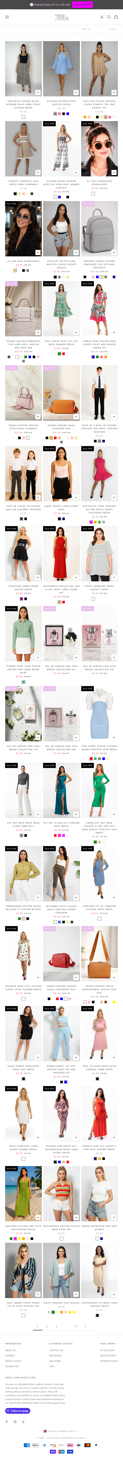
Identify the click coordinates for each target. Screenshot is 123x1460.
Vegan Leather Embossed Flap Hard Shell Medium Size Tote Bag (23, 344)
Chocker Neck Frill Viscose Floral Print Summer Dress (23, 988)
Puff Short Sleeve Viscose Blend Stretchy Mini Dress (99, 748)
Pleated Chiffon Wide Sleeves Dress (61, 103)
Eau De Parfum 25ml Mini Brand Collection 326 (61, 668)
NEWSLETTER (12, 1366)
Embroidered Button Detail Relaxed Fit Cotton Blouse (23, 908)
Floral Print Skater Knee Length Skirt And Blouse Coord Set (99, 344)
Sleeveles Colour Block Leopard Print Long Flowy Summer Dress (23, 104)
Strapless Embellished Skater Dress (23, 588)
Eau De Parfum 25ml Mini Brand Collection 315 (99, 668)
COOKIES (10, 1355)
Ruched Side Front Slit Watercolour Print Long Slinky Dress (61, 1149)
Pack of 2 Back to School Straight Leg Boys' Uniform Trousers (99, 428)
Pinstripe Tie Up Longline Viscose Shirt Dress (99, 908)
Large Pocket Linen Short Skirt (61, 508)
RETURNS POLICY (109, 1361)
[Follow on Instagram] (15, 1421)
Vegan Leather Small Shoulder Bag (61, 427)
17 (76, 1326)
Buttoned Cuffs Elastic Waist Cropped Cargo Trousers (61, 909)
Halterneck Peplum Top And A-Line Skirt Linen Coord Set (61, 589)
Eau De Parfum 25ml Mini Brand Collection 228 (61, 748)
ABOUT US (10, 1350)
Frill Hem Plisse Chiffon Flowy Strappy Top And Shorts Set (99, 104)
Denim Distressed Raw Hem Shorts (99, 1228)
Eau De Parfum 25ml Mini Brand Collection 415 (23, 748)
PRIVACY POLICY (13, 1361)
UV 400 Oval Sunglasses (24, 261)
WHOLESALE (55, 1355)
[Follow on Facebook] (6, 1421)
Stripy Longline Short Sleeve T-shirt (99, 588)
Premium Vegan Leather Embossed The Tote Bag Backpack (99, 264)
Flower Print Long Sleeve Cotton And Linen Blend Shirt (23, 669)
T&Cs (51, 1366)
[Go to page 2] (85, 1326)
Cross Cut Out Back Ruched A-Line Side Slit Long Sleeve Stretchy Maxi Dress (99, 827)
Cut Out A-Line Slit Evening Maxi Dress (61, 824)
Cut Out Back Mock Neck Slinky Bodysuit (23, 824)
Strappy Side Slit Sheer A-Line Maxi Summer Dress (99, 1148)
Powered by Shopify (74, 1438)
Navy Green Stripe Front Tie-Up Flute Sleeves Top (23, 1304)
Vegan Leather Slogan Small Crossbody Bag (61, 988)
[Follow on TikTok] (23, 1421)
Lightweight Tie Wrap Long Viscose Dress (99, 1304)
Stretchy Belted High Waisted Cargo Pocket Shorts (61, 264)
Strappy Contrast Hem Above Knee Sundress (23, 183)
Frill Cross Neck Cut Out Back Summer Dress (61, 343)
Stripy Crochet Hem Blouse (61, 1302)
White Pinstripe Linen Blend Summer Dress (23, 1148)
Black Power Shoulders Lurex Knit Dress (23, 1068)
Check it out (82, 4)
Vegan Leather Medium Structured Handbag (23, 427)
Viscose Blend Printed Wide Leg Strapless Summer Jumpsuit (61, 184)
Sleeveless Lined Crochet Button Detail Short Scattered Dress (99, 509)
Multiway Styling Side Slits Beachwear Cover (23, 1228)
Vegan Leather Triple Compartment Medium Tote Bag (99, 989)
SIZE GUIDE (55, 1361)
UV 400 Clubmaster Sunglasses (99, 183)
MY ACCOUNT (107, 1350)
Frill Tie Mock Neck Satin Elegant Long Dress (99, 1068)
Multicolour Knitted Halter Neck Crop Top (61, 1228)
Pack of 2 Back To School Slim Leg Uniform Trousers (23, 508)
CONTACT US (56, 1350)
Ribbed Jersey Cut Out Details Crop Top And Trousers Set (61, 1069)
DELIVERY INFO (108, 1355)
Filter (112, 29)
